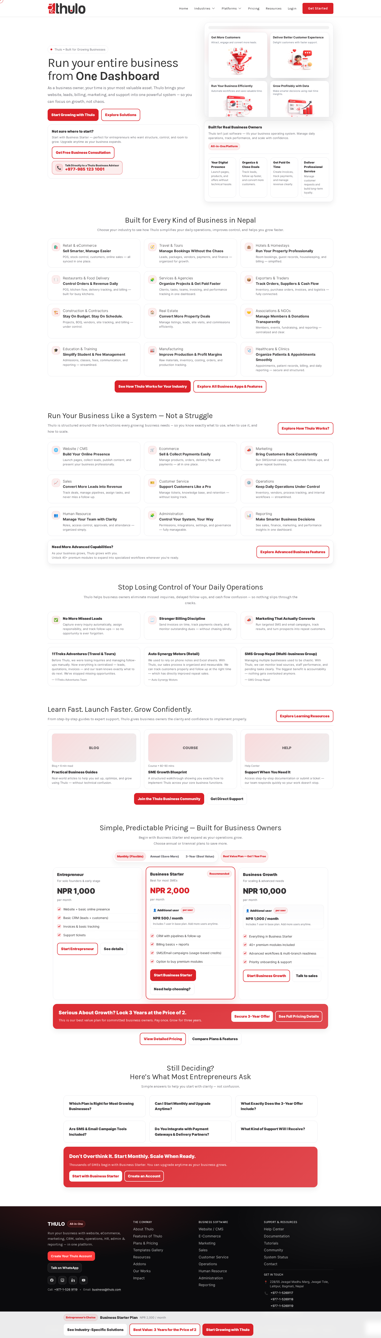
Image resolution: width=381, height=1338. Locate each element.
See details (113, 949)
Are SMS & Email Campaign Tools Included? (98, 1132)
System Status (276, 1257)
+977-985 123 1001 (85, 169)
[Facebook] (52, 1280)
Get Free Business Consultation (83, 152)
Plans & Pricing (145, 1243)
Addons (139, 1264)
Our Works (142, 1271)
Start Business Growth (266, 975)
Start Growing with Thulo (73, 115)
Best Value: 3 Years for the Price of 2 (164, 1329)
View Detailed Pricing (163, 1039)
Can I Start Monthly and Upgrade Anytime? (183, 1106)
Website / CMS (211, 1229)
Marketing (207, 1243)
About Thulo (143, 1229)
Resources (141, 1257)
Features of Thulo (147, 1236)
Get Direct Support (227, 799)
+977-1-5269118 (282, 1299)
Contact (270, 1264)
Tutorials (271, 1243)
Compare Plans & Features (215, 1039)
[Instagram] (62, 1280)
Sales (203, 1250)
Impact (139, 1278)
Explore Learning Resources (304, 716)
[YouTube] (83, 1280)
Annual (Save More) (164, 856)
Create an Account (144, 1176)
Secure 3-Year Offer (252, 1016)
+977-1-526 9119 (65, 1289)
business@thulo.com (106, 1289)
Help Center (274, 1229)
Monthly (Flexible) (130, 856)
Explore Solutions (120, 115)
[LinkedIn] (73, 1280)
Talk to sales (307, 975)
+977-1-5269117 (282, 1293)
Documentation (276, 1236)
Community (273, 1250)
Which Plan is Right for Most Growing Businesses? (101, 1106)
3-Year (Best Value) (200, 856)
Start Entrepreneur (77, 949)
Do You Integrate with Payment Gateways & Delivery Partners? (182, 1132)
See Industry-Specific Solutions (95, 1329)
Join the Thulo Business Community (169, 799)
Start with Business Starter (95, 1176)
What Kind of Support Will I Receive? (273, 1129)
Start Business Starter (173, 975)
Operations (208, 1264)
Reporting (207, 1285)
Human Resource (213, 1271)
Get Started (318, 8)
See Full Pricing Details (299, 1016)
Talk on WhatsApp (64, 1268)
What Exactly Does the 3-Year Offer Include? (272, 1106)
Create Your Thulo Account (71, 1256)
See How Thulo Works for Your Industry (152, 386)
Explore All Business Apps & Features (229, 386)
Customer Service (213, 1257)
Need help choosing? (172, 989)
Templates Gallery (148, 1250)
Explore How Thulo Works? (305, 428)
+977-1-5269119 (282, 1306)
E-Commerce (210, 1236)
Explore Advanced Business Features (292, 552)
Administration (211, 1278)
